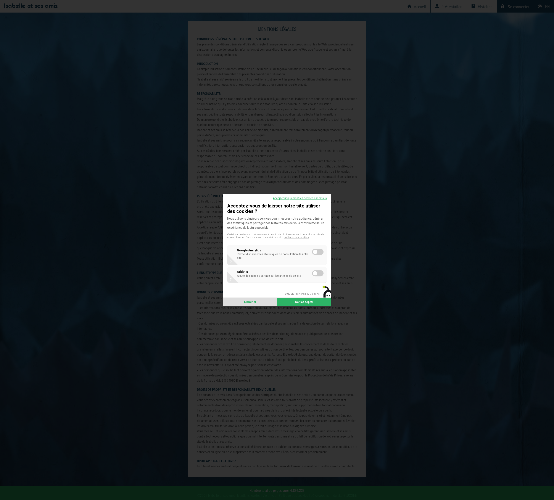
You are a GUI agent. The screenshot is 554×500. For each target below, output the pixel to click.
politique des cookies (296, 237)
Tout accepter (304, 302)
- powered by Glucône (302, 294)
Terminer (250, 302)
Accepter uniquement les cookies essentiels (300, 198)
